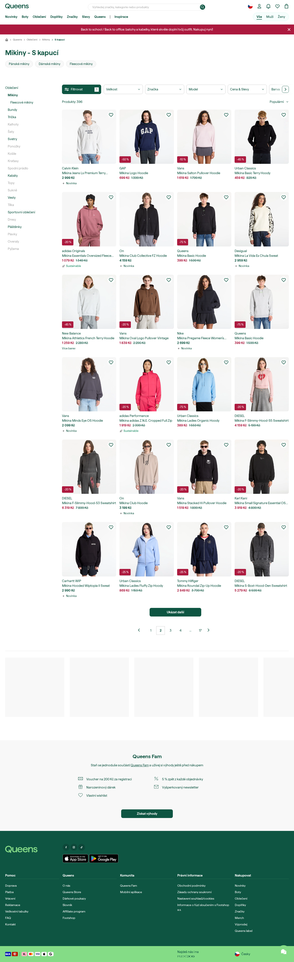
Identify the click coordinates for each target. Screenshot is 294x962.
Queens (100, 17)
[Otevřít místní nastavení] (250, 6)
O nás (66, 885)
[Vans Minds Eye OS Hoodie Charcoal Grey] (89, 384)
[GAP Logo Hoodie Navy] (146, 137)
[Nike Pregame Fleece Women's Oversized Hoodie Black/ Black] (204, 302)
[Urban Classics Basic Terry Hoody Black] (262, 137)
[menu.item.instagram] (73, 847)
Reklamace (12, 905)
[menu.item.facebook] (66, 847)
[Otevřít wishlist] (277, 6)
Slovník (67, 905)
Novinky (11, 17)
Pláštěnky (15, 227)
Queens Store (72, 892)
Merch (239, 918)
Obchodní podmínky (191, 885)
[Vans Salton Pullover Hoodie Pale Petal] (204, 137)
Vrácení (10, 898)
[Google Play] (103, 858)
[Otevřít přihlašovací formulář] (259, 6)
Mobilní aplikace (131, 892)
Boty (25, 17)
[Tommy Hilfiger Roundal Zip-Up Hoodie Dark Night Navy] (204, 549)
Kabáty (13, 176)
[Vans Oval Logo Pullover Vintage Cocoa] (146, 302)
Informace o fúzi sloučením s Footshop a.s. (203, 907)
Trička (12, 117)
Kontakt (10, 924)
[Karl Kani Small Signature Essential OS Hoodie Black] (262, 467)
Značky (72, 17)
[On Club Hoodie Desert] (146, 467)
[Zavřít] (289, 29)
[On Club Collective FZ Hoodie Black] (146, 219)
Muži (270, 17)
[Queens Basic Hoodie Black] (204, 219)
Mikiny (13, 95)
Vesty (11, 198)
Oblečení (39, 17)
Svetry (12, 139)
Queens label (243, 931)
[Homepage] (32, 849)
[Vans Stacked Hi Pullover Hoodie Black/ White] (204, 467)
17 (200, 630)
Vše (259, 17)
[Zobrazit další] (140, 630)
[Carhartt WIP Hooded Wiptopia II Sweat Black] (89, 549)
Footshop (69, 918)
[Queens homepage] (17, 6)
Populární (277, 102)
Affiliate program (74, 911)
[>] (285, 89)
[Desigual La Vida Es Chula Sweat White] (262, 219)
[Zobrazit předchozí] (210, 630)
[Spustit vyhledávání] (202, 7)
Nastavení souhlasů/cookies (195, 898)
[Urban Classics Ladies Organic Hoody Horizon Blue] (204, 384)
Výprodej (241, 924)
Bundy (12, 110)
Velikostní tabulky (16, 911)
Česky (245, 954)
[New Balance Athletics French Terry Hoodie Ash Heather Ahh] (89, 302)
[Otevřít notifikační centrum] (268, 6)
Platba (9, 892)
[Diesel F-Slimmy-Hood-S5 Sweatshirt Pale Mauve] (262, 384)
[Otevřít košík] (286, 6)
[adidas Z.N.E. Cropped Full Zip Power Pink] (146, 384)
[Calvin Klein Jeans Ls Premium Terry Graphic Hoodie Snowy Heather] (89, 137)
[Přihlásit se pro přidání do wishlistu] (111, 114)
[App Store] (75, 858)
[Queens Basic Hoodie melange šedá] (262, 302)
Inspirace (121, 17)
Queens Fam (140, 765)
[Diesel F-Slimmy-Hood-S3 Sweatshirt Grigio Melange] (89, 467)
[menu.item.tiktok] (81, 847)
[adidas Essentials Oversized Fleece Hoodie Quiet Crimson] (89, 219)
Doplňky (56, 17)
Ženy (281, 17)
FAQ (8, 918)
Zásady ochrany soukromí (194, 892)
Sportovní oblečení (21, 212)
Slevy (86, 17)
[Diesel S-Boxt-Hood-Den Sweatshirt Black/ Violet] (262, 549)
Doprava (11, 885)
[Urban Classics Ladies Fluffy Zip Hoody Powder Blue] (146, 549)
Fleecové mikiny (21, 102)
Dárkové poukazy (74, 898)
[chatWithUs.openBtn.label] (283, 951)
